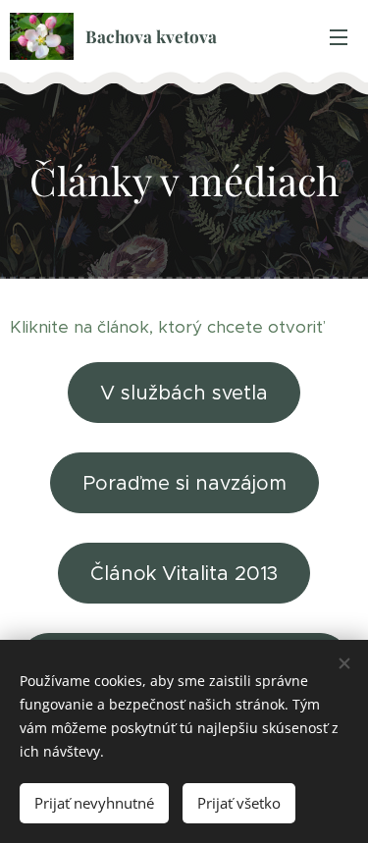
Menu (338, 36)
